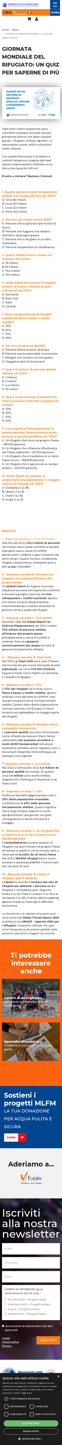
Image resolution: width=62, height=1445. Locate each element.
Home (5, 30)
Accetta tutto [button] (31, 1423)
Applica (14, 12)
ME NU (55, 4)
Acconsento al (29, 1328)
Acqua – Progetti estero (24, 1309)
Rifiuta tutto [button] (31, 1431)
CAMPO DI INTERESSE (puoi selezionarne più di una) (23, 1291)
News (15, 30)
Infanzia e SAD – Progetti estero (29, 1304)
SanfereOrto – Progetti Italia (26, 1314)
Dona (55, 12)
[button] (31, 1439)
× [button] (58, 1376)
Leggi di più (26, 1392)
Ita (29, 13)
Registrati (48, 1340)
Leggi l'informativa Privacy (10, 1342)
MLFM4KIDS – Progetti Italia (27, 1299)
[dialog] (31, 1409)
